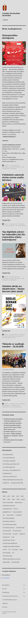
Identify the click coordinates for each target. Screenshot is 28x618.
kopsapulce (6, 537)
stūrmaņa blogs (7, 556)
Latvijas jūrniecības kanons (10, 596)
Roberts (6, 165)
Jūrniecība (18, 515)
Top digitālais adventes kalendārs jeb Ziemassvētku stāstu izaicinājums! (14, 236)
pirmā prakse (7, 552)
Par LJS (4, 588)
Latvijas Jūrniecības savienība (9, 611)
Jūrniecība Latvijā (9, 461)
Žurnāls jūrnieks (19, 336)
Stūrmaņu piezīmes (10, 476)
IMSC (14, 337)
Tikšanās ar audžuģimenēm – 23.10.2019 (13, 345)
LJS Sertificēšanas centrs (9, 599)
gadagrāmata (7, 512)
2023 (23, 167)
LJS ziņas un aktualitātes (15, 167)
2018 (4, 496)
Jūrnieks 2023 (7, 530)
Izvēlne (5, 19)
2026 (18, 499)
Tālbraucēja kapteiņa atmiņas (13, 479)
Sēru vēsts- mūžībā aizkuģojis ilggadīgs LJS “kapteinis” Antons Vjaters (13, 436)
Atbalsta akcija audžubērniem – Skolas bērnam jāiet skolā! (13, 289)
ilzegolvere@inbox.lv (9, 136)
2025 (13, 499)
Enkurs (16, 508)
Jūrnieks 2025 (7, 534)
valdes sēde (6, 562)
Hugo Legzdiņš (17, 512)
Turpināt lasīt (6, 220)
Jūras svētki (10, 515)
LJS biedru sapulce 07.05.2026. (13, 431)
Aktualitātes (5, 167)
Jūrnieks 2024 (17, 530)
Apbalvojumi (18, 502)
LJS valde (15, 549)
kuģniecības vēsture (9, 540)
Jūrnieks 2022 (20, 527)
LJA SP (5, 549)
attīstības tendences (9, 505)
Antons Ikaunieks (15, 405)
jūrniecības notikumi (9, 521)
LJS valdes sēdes (9, 467)
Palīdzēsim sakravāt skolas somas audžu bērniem (13, 177)
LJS (11, 406)
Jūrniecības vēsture (8, 527)
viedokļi (6, 483)
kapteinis (22, 534)
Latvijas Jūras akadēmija (10, 543)
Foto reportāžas (6, 405)
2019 (8, 496)
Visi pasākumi (6, 578)
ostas (21, 549)
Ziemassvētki (13, 168)
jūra (4, 515)
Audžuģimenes (6, 168)
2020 (23, 278)
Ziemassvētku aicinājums (9, 36)
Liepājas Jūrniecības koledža (11, 546)
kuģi (12, 537)
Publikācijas (7, 473)
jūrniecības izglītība (8, 518)
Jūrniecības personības (11, 464)
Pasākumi (5, 603)
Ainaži (23, 499)
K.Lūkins (15, 534)
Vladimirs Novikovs (17, 406)
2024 (8, 499)
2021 (17, 496)
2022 (17, 225)
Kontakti (4, 607)
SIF (13, 552)
